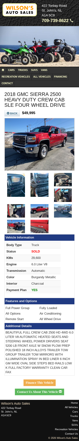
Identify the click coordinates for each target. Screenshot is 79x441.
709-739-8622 (56, 20)
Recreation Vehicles (16, 77)
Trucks (23, 70)
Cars (11, 70)
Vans (44, 70)
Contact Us (71, 433)
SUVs (34, 70)
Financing (60, 77)
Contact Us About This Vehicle (38, 392)
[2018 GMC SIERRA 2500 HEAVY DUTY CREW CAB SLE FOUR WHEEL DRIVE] (39, 144)
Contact (7, 83)
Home (74, 402)
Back (13, 113)
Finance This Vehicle (39, 382)
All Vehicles (42, 77)
